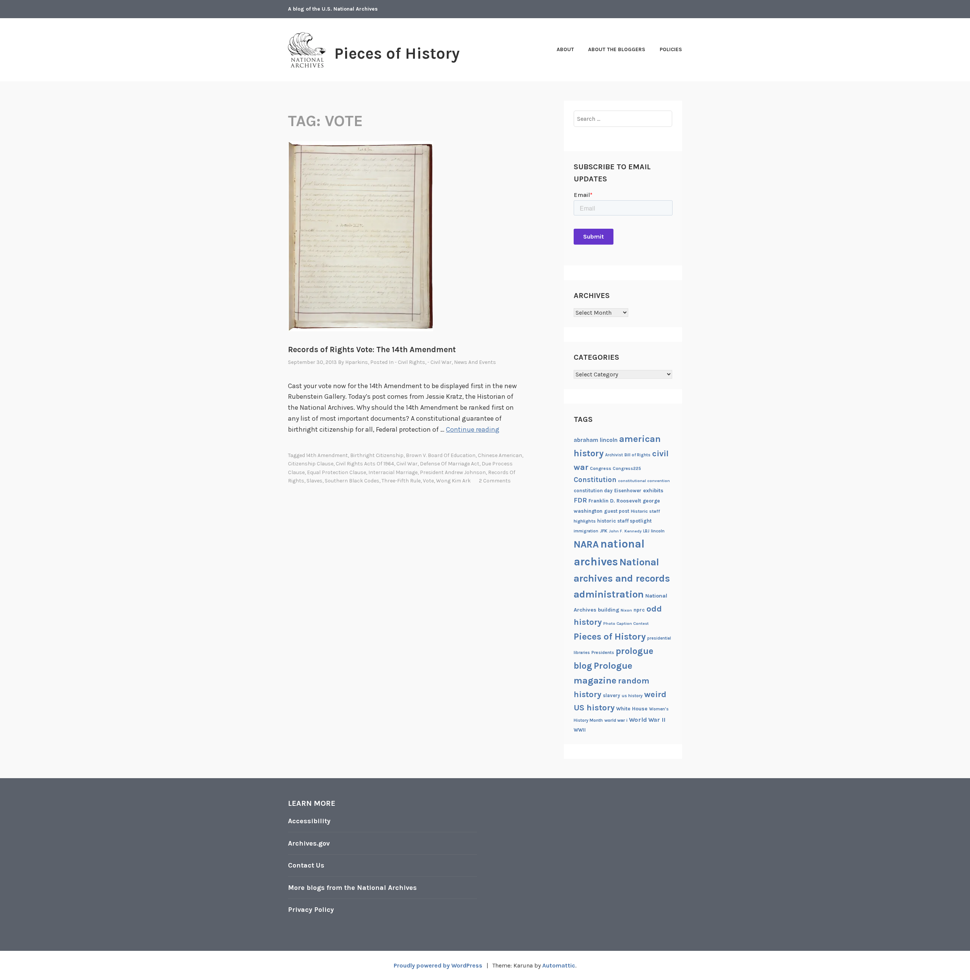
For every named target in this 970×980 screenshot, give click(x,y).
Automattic (558, 965)
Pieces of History (397, 53)
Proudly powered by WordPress (438, 965)
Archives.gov (309, 843)
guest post (616, 511)
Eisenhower (627, 490)
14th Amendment (327, 455)
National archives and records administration (622, 578)
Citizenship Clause (310, 463)
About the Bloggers (616, 49)
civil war (407, 463)
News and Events (475, 362)
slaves (314, 481)
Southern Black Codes (352, 481)
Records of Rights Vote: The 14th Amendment (372, 349)
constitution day (593, 490)
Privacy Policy (311, 909)
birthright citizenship (377, 455)
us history (632, 695)
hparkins (356, 362)
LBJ (646, 531)
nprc (639, 610)
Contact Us (306, 865)
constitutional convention (644, 480)
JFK (603, 531)
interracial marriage (393, 472)
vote (428, 481)
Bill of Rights (637, 455)
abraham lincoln (596, 440)
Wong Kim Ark (453, 481)
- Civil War (439, 362)
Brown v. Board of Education (441, 455)
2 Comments (495, 481)
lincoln (658, 531)
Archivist (614, 455)
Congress (600, 468)
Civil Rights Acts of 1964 (365, 463)
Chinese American (500, 455)
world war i (615, 720)
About (565, 49)
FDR (580, 500)
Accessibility (309, 821)
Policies (671, 49)
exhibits (653, 490)
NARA (586, 544)
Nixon (626, 610)
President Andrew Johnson (453, 472)
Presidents (602, 652)
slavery (611, 695)
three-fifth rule (401, 481)
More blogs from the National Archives (352, 887)
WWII (580, 730)
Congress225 (627, 468)
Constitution (595, 480)
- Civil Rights (410, 362)
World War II (647, 719)
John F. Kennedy (625, 531)
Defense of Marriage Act (449, 463)
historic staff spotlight (624, 521)
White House (632, 708)
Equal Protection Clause (336, 472)
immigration (586, 531)
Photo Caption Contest (626, 623)
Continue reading (472, 429)
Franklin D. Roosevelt (614, 501)
